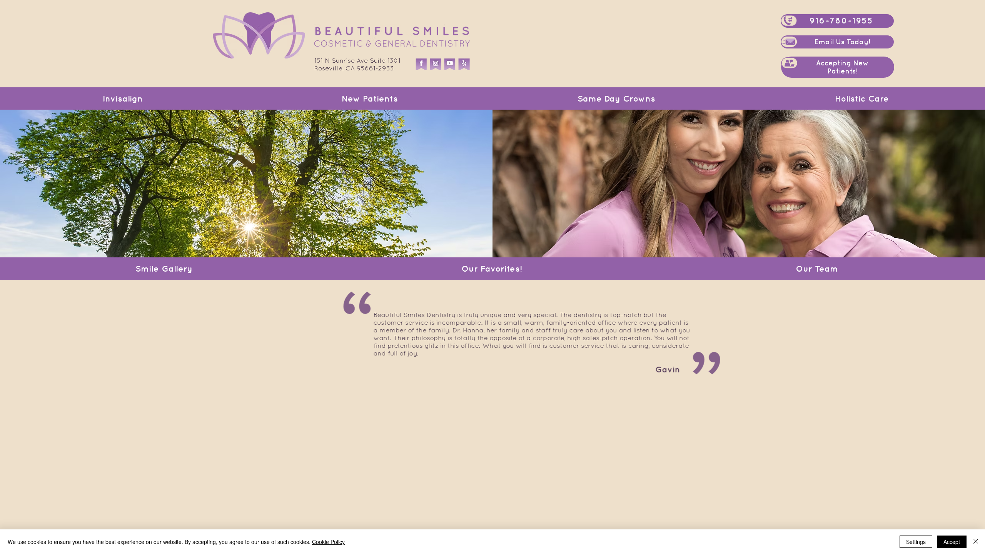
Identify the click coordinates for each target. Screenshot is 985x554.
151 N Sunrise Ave (342, 60)
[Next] (943, 334)
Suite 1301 (385, 60)
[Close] (975, 542)
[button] (789, 63)
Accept (951, 542)
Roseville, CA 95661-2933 (354, 68)
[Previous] (41, 334)
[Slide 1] (488, 369)
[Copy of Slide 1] (497, 369)
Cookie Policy (328, 542)
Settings (916, 542)
